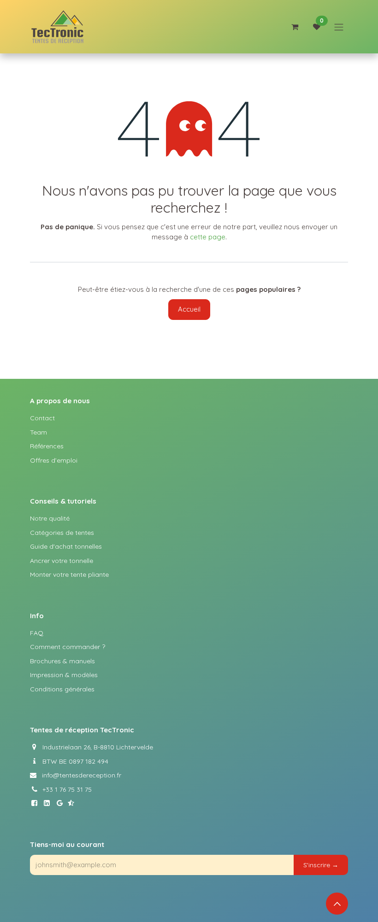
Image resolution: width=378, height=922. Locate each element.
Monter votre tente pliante (69, 574)
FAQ (36, 633)
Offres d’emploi (53, 460)
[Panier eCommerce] (294, 26)
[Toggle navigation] (339, 26)
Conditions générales (62, 689)
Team (38, 432)
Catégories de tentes (62, 532)
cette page (207, 236)
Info (37, 615)
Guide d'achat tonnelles (66, 546)
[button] (321, 865)
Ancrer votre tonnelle (61, 561)
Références (47, 446)
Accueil (189, 309)
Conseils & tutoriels (63, 501)
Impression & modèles (64, 675)
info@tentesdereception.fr (78, 775)
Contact (42, 418)
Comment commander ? (67, 647)
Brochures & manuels (62, 661)
